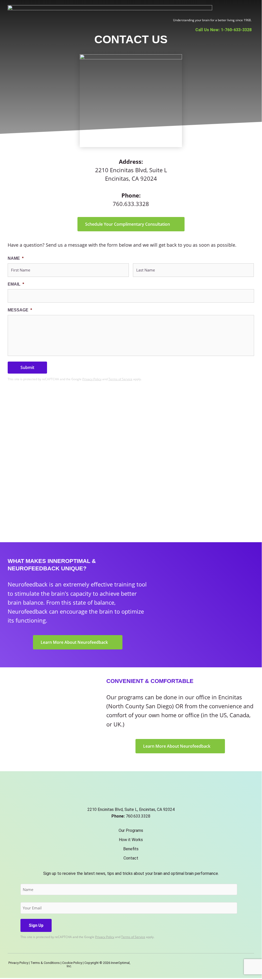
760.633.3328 (131, 204)
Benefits (131, 848)
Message (20, 310)
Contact (130, 858)
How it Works (131, 839)
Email (16, 284)
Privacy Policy (91, 379)
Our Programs (131, 830)
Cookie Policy (72, 963)
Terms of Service (120, 379)
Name (16, 258)
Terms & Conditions (45, 963)
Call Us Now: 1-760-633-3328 (223, 29)
